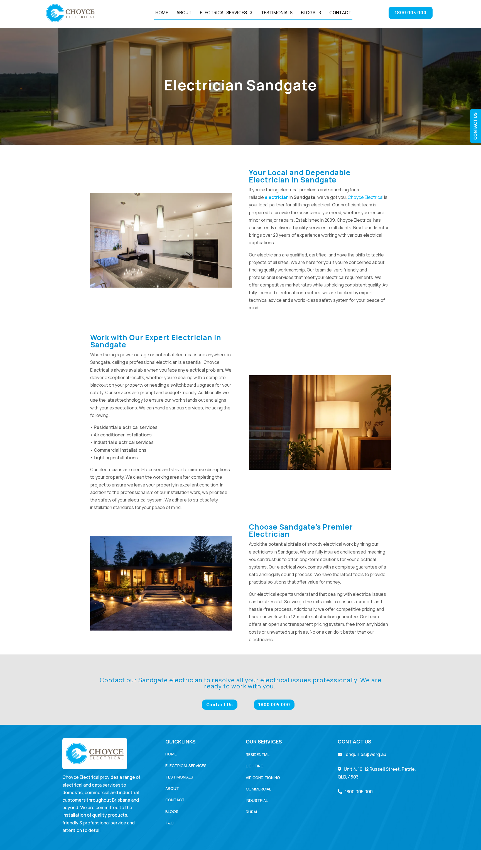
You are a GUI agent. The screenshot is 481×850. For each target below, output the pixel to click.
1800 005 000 (410, 12)
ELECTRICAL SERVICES (186, 765)
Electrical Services (223, 13)
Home (161, 13)
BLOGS (171, 811)
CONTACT (175, 799)
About (184, 13)
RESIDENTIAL (257, 754)
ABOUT (172, 788)
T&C (169, 823)
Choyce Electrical (365, 197)
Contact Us (219, 704)
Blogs (308, 13)
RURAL (252, 811)
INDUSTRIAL (257, 800)
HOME (171, 754)
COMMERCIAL (258, 789)
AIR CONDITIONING (263, 777)
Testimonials (277, 13)
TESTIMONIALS (179, 777)
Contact (340, 13)
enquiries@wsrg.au (365, 754)
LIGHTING (255, 766)
